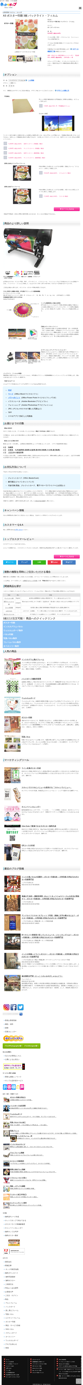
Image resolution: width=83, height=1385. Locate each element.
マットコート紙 (9, 598)
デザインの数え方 (63, 90)
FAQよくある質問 (11, 1288)
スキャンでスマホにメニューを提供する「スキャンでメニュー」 (47, 787)
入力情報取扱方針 (10, 1372)
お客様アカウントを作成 (30, 580)
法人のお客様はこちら (13, 1056)
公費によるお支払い (12, 1059)
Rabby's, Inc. (39, 1384)
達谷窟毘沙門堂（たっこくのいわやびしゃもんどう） (42, 976)
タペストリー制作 (11, 646)
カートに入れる (67, 209)
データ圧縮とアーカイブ (12, 1363)
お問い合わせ (19, 529)
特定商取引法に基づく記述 (12, 1374)
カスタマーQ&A (10, 1366)
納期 (6, 1028)
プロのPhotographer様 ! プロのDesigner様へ (21, 1046)
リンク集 (8, 1370)
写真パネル (26, 737)
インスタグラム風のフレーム (33, 659)
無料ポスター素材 (11, 1235)
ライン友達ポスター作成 (31, 768)
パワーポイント (14, 398)
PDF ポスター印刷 (36, 1366)
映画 (7, 1348)
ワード (10, 394)
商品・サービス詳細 (12, 1325)
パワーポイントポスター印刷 (39, 1363)
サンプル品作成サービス (14, 1080)
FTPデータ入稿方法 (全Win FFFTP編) (68, 1366)
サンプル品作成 (10, 1361)
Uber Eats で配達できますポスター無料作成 (39, 826)
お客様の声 (9, 1292)
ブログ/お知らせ (11, 1344)
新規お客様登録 (10, 1020)
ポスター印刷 (9, 623)
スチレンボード (11, 1333)
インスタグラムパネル (13, 626)
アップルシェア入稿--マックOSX (67, 1361)
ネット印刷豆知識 (11, 1269)
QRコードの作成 (28, 845)
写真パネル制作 (10, 638)
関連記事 (8, 1265)
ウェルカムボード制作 (13, 630)
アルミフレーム (11, 1303)
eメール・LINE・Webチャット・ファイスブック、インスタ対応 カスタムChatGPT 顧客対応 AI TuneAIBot (69, 1371)
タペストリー (10, 1337)
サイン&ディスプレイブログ (13, 1377)
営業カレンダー (10, 1032)
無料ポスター (10, 1280)
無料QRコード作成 (12, 1217)
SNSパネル (9, 1329)
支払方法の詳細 (40, 501)
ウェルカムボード (28, 698)
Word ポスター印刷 (37, 1368)
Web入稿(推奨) (62, 1359)
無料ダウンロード (11, 1273)
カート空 (19, 12)
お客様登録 (6, 12)
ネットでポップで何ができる (15, 1220)
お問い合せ (8, 1368)
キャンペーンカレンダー (31, 807)
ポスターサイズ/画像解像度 (15, 1224)
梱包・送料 (9, 1024)
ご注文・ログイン (11, 1295)
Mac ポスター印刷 (36, 1370)
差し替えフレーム (11, 1310)
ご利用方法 (9, 1284)
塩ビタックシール (9, 614)
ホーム (7, 1359)
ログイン (12, 12)
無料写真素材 (10, 1277)
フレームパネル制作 (12, 642)
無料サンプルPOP (11, 1232)
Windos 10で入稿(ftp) (64, 1363)
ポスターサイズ (36, 1359)
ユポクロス (9, 611)
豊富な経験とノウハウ (13, 1077)
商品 (6, 1299)
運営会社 (8, 1262)
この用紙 (31, 80)
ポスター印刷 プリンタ (38, 1372)
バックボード (10, 1307)
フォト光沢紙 (9, 607)
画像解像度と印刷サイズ (38, 1361)
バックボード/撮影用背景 (31, 679)
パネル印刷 (8, 634)
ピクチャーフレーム (12, 1318)
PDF (10, 390)
